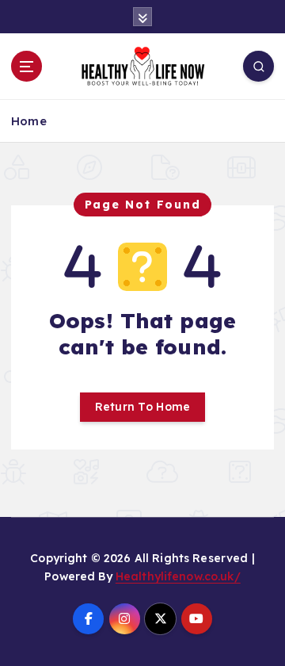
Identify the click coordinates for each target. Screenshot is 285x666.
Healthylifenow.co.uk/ (178, 576)
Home (29, 120)
